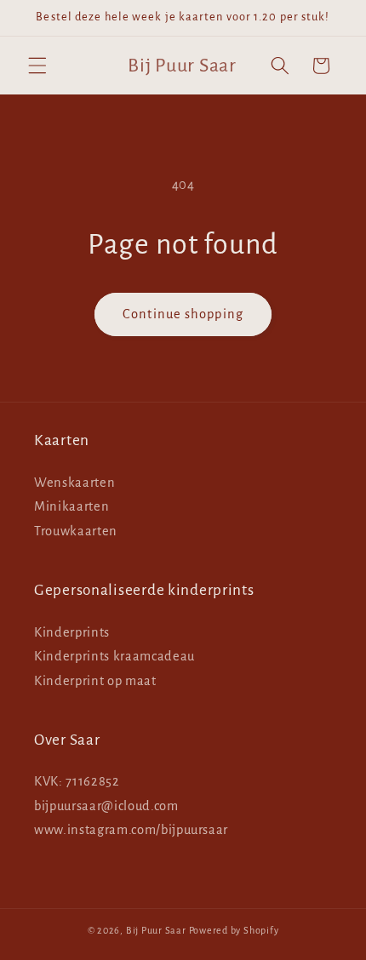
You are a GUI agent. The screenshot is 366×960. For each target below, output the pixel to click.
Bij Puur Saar (156, 930)
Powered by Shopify (234, 930)
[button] (37, 65)
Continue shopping (183, 314)
